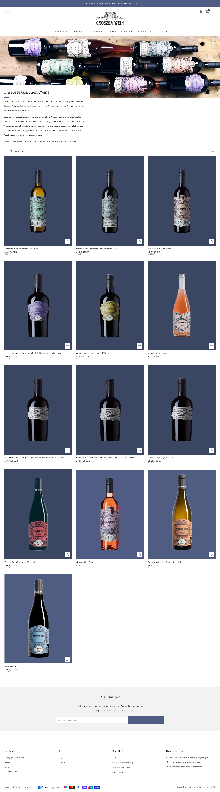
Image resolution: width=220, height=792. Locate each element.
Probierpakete (146, 32)
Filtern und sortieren (19, 151)
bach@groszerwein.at (14, 758)
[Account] (201, 11)
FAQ (60, 758)
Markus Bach (22, 141)
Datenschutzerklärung (122, 763)
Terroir (51, 106)
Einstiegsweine (61, 32)
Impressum (117, 772)
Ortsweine (79, 32)
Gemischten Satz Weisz (45, 117)
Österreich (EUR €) (12, 787)
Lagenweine (95, 32)
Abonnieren (146, 720)
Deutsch (6, 11)
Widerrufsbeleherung (122, 768)
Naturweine (127, 32)
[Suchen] (214, 11)
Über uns (162, 32)
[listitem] (110, 3)
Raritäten (111, 32)
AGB (114, 758)
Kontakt (61, 763)
